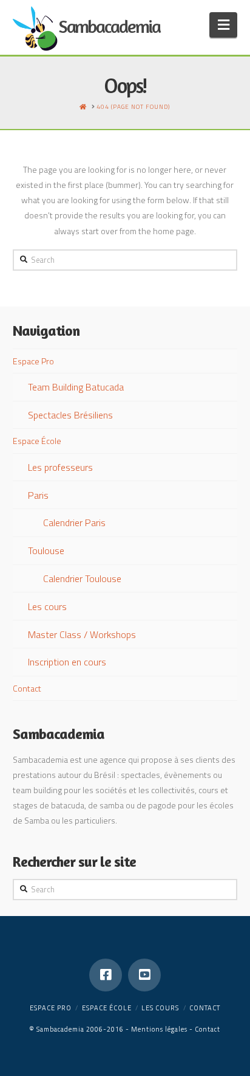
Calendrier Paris (74, 522)
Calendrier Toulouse (82, 578)
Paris (38, 495)
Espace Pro (33, 361)
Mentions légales (159, 1029)
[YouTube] (144, 975)
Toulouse (46, 550)
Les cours (47, 606)
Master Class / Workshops (82, 634)
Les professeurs (60, 467)
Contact (27, 688)
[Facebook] (105, 975)
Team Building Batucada (76, 387)
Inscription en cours (67, 661)
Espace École (37, 440)
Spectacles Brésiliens (70, 415)
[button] (223, 25)
